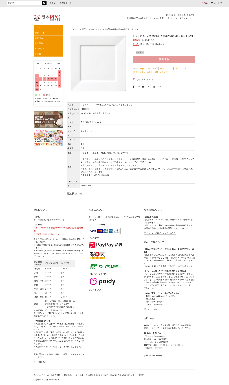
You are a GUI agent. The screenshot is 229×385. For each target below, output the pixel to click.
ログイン (53, 3)
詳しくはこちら (40, 362)
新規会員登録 (65, 3)
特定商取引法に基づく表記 (97, 375)
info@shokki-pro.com (153, 348)
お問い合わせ (68, 375)
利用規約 (140, 375)
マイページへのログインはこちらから (160, 233)
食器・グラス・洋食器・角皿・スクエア (150, 72)
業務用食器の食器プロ (53, 379)
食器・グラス (41, 33)
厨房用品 (39, 38)
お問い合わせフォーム (153, 356)
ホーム (38, 27)
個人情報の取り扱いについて (122, 375)
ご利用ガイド (39, 375)
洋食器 (155, 69)
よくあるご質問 (53, 375)
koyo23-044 (145, 69)
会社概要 (79, 375)
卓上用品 (39, 43)
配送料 (136, 44)
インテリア (40, 48)
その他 (38, 54)
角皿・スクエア (166, 69)
